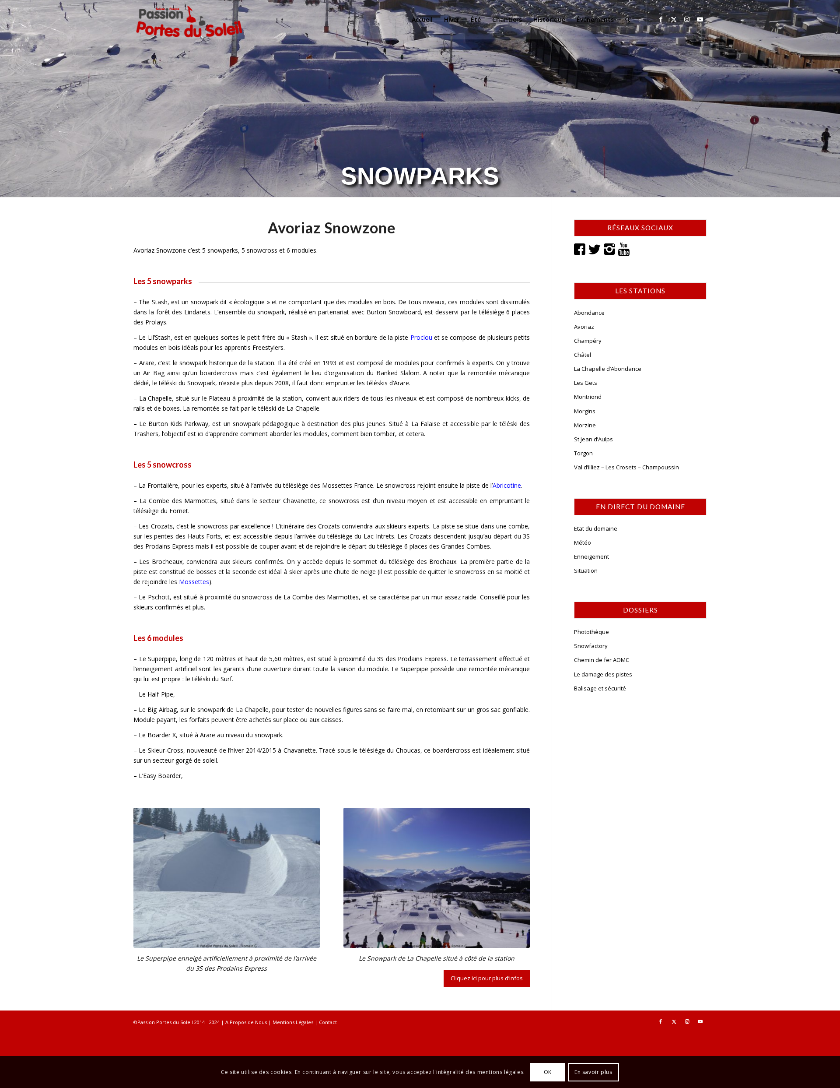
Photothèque (591, 632)
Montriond (588, 397)
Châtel (582, 355)
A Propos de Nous (246, 1022)
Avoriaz (584, 327)
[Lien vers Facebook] (660, 19)
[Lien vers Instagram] (686, 19)
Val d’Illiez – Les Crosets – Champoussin (626, 467)
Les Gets (585, 383)
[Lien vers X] (673, 19)
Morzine (585, 425)
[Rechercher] (628, 19)
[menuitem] (422, 19)
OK (548, 1071)
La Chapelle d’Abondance (607, 369)
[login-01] (189, 19)
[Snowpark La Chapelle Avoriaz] (436, 878)
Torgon (583, 453)
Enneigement (591, 556)
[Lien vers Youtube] (700, 19)
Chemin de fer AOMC (601, 660)
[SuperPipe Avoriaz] (226, 878)
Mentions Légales (293, 1022)
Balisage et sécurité (600, 688)
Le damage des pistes (603, 674)
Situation (586, 570)
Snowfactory (591, 646)
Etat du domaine (595, 528)
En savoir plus (593, 1071)
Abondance (589, 313)
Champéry (588, 341)
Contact (328, 1022)
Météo (582, 542)
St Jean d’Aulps (593, 439)
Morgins (584, 411)
